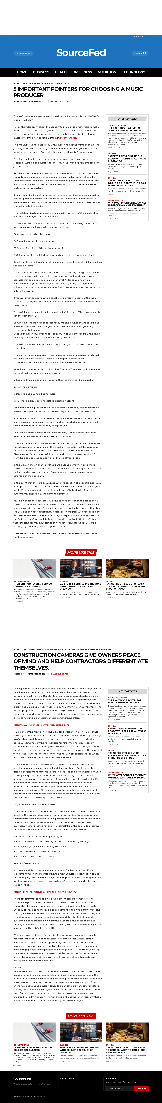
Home (16, 83)
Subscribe (141, 1089)
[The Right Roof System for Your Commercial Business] (34, 568)
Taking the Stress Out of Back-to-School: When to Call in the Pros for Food (127, 183)
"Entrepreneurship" (117, 125)
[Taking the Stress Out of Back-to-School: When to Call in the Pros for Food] (127, 568)
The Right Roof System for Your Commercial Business (124, 129)
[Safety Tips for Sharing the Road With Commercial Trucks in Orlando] (81, 568)
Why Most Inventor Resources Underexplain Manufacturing (127, 204)
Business (112, 154)
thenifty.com (20, 305)
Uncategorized (115, 200)
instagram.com (68, 138)
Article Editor (61, 102)
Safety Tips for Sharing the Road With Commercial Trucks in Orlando (127, 158)
